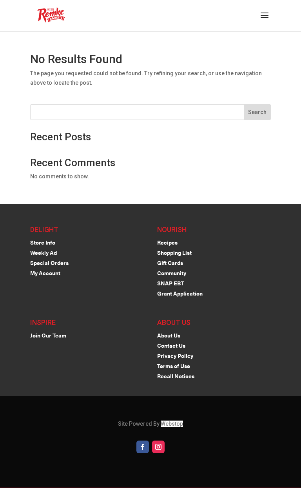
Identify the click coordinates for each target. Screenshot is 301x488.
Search (257, 112)
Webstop (172, 424)
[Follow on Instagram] (158, 447)
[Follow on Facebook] (142, 447)
